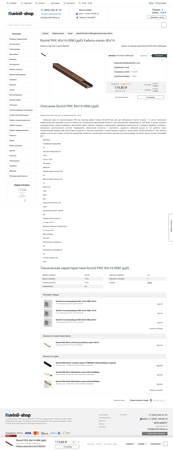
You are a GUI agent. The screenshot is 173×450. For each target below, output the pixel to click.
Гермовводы (14, 49)
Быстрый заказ (121, 97)
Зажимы (13, 59)
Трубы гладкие (15, 125)
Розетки (12, 156)
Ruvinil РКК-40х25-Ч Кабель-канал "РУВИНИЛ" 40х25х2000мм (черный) (86, 363)
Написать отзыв (119, 400)
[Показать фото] (44, 55)
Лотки (12, 90)
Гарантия (28, 3)
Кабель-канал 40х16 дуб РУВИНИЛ (30, 446)
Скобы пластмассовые (19, 115)
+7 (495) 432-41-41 (51, 10)
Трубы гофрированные (19, 130)
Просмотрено (155, 444)
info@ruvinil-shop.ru (157, 429)
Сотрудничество (105, 418)
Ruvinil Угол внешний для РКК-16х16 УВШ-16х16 (76, 311)
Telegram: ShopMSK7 (87, 17)
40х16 (150, 283)
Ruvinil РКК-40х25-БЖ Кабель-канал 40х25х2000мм (78, 381)
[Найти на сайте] (164, 25)
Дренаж (12, 171)
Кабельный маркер (17, 75)
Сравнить (129, 444)
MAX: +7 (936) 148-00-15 (89, 14)
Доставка (55, 3)
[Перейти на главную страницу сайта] (21, 14)
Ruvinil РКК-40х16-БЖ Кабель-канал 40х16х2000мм (78, 372)
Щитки (12, 151)
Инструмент (14, 64)
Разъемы (13, 105)
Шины (11, 140)
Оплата (42, 3)
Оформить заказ (157, 17)
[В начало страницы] (165, 444)
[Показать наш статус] (22, 195)
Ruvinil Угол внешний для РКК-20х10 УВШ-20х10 (76, 320)
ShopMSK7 (162, 422)
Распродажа (103, 415)
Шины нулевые (15, 146)
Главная (45, 33)
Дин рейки (13, 54)
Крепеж (12, 85)
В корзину (151, 97)
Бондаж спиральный (18, 39)
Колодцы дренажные (18, 176)
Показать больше (156, 329)
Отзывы (99, 444)
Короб (70, 33)
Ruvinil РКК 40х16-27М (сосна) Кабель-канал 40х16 (77, 342)
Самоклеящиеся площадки (21, 110)
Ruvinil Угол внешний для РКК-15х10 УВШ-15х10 (76, 301)
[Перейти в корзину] (149, 11)
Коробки (13, 166)
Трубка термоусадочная (19, 120)
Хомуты (12, 135)
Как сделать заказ (110, 444)
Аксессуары (14, 161)
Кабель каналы (15, 69)
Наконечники (15, 100)
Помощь (13, 3)
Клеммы (13, 80)
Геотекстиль (14, 44)
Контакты (70, 3)
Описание (90, 444)
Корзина (141, 444)
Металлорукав (15, 95)
